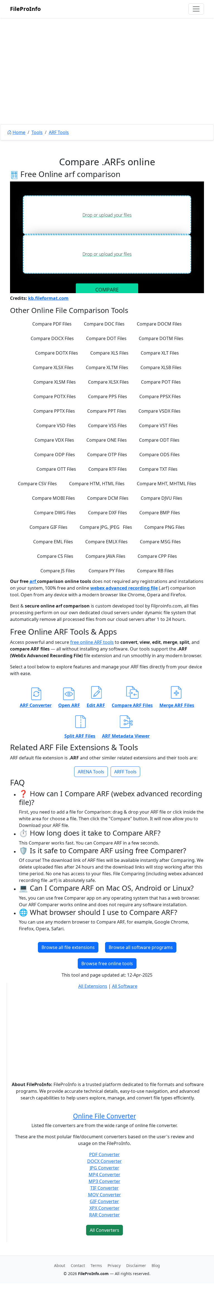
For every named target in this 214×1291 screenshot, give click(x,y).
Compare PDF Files (52, 324)
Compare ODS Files (159, 454)
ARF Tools (59, 132)
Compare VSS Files (107, 425)
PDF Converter (104, 1154)
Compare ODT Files (159, 440)
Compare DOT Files (106, 338)
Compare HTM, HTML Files (97, 483)
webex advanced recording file (124, 588)
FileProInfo (25, 9)
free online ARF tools (92, 642)
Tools (37, 132)
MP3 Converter (104, 1181)
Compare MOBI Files (53, 498)
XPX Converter (104, 1208)
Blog (156, 1265)
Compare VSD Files (56, 425)
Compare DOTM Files (161, 338)
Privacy (114, 1265)
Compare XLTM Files (107, 367)
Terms (96, 1265)
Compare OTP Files (107, 454)
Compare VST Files (158, 425)
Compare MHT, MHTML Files (166, 483)
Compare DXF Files (107, 513)
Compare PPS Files (107, 396)
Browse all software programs (141, 947)
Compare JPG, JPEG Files (106, 527)
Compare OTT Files (56, 469)
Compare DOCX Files (52, 338)
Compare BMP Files (159, 513)
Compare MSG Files (160, 542)
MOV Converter (104, 1195)
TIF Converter (104, 1188)
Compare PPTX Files (54, 411)
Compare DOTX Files (56, 353)
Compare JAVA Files (105, 556)
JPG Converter (104, 1168)
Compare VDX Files (54, 440)
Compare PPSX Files (160, 396)
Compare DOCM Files (159, 324)
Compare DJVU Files (161, 498)
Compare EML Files (53, 542)
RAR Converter (104, 1215)
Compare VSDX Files (159, 411)
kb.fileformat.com (48, 298)
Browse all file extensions (68, 947)
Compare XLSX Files (53, 367)
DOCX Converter (104, 1161)
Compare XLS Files (109, 353)
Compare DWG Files (55, 513)
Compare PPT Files (106, 411)
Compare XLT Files (160, 353)
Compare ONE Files (106, 440)
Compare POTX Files (54, 396)
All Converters (104, 1230)
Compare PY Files (107, 571)
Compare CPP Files (157, 556)
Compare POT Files (161, 382)
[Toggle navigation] (196, 9)
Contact (78, 1265)
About (59, 1265)
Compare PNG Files (164, 527)
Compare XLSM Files (54, 382)
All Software (124, 986)
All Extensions (92, 986)
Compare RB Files (155, 571)
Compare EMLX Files (106, 542)
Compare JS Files (57, 571)
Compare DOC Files (104, 324)
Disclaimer (136, 1265)
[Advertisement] (107, 84)
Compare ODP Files (54, 454)
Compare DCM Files (107, 498)
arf (33, 581)
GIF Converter (104, 1201)
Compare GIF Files (48, 527)
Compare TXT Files (158, 469)
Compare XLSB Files (160, 367)
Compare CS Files (55, 556)
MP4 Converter (104, 1175)
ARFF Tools (125, 772)
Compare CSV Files (37, 483)
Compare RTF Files (107, 469)
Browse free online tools (107, 963)
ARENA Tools (91, 772)
